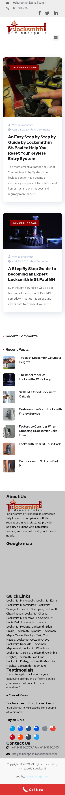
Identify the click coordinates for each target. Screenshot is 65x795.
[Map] (44, 728)
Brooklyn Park (32, 635)
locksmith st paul (24, 67)
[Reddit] (20, 737)
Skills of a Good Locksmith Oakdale (38, 394)
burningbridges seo (37, 776)
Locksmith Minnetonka (20, 618)
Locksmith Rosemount (32, 666)
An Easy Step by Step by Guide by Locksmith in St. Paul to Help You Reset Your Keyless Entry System (32, 147)
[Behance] (20, 728)
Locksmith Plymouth (28, 631)
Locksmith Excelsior (33, 622)
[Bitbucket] (28, 728)
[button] (56, 38)
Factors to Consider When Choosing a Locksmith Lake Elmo (38, 431)
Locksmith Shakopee (30, 609)
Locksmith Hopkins (18, 626)
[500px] (12, 728)
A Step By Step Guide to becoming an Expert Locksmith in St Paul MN (32, 274)
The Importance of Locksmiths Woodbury (35, 377)
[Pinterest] (12, 737)
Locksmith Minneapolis (20, 600)
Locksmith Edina (46, 600)
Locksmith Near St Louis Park (40, 444)
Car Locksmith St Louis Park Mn (39, 463)
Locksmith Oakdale (18, 653)
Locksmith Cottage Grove (32, 640)
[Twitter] (36, 737)
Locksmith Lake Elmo (31, 657)
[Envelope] (53, 728)
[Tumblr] (28, 737)
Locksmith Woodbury (35, 648)
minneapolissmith (22, 125)
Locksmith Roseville (18, 644)
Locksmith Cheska (35, 613)
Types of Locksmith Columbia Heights (40, 360)
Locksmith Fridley (17, 661)
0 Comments (42, 129)
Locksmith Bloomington (21, 605)
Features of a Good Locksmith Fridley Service (40, 411)
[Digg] (36, 728)
